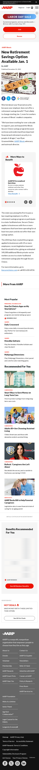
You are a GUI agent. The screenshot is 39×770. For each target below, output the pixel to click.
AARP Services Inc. (26, 691)
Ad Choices (6, 758)
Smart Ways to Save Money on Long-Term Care (17, 394)
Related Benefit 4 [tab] (12, 202)
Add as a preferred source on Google (26, 98)
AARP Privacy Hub (17, 737)
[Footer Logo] (19, 633)
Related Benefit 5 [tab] (14, 202)
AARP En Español (26, 656)
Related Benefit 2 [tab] (8, 202)
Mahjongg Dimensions (14, 354)
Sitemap (5, 737)
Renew (19, 36)
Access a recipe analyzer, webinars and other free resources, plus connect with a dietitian (18, 188)
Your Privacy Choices (20, 758)
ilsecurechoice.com (9, 270)
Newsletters (24, 661)
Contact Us (24, 650)
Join (19, 29)
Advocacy (8, 497)
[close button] (37, 13)
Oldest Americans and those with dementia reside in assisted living (16, 435)
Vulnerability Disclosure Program (14, 754)
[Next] (30, 202)
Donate (5, 656)
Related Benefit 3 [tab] (10, 202)
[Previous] (26, 202)
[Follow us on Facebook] (4, 763)
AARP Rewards (7, 671)
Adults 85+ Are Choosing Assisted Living (19, 429)
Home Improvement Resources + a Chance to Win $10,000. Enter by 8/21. (17, 2)
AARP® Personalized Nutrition (16, 182)
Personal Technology (12, 303)
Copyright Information (10, 750)
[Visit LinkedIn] (23, 763)
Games (6, 322)
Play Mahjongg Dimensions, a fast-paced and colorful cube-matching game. (18, 359)
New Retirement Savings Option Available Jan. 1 (15, 57)
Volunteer (5, 661)
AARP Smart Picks (9, 676)
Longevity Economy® (10, 727)
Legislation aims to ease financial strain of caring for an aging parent (19, 507)
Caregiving (8, 390)
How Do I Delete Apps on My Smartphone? (16, 307)
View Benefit (13, 194)
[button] (37, 7)
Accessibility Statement (24, 741)
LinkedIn (13, 98)
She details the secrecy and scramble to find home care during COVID (18, 471)
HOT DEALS (10, 605)
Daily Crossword (11, 324)
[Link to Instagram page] (17, 763)
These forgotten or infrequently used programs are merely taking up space (17, 313)
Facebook (3, 98)
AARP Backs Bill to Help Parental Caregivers (18, 501)
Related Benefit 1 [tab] (6, 202)
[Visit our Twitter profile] (11, 763)
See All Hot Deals (20, 618)
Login (28, 7)
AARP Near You (8, 681)
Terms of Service (8, 741)
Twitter (8, 98)
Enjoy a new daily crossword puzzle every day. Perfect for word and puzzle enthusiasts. (19, 330)
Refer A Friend (25, 666)
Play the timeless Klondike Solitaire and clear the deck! (18, 345)
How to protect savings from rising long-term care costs (18, 400)
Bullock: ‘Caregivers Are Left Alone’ (17, 465)
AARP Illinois (6, 47)
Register (21, 7)
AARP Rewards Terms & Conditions (15, 745)
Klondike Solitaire (12, 341)
